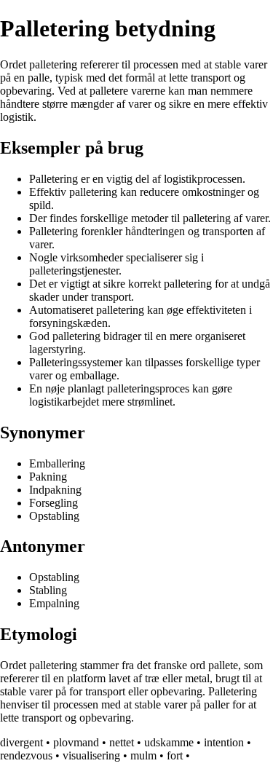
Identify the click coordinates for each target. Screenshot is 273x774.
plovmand (76, 742)
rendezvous (26, 755)
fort (175, 755)
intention (224, 742)
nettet (121, 742)
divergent (21, 742)
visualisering (91, 755)
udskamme (169, 742)
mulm (143, 755)
